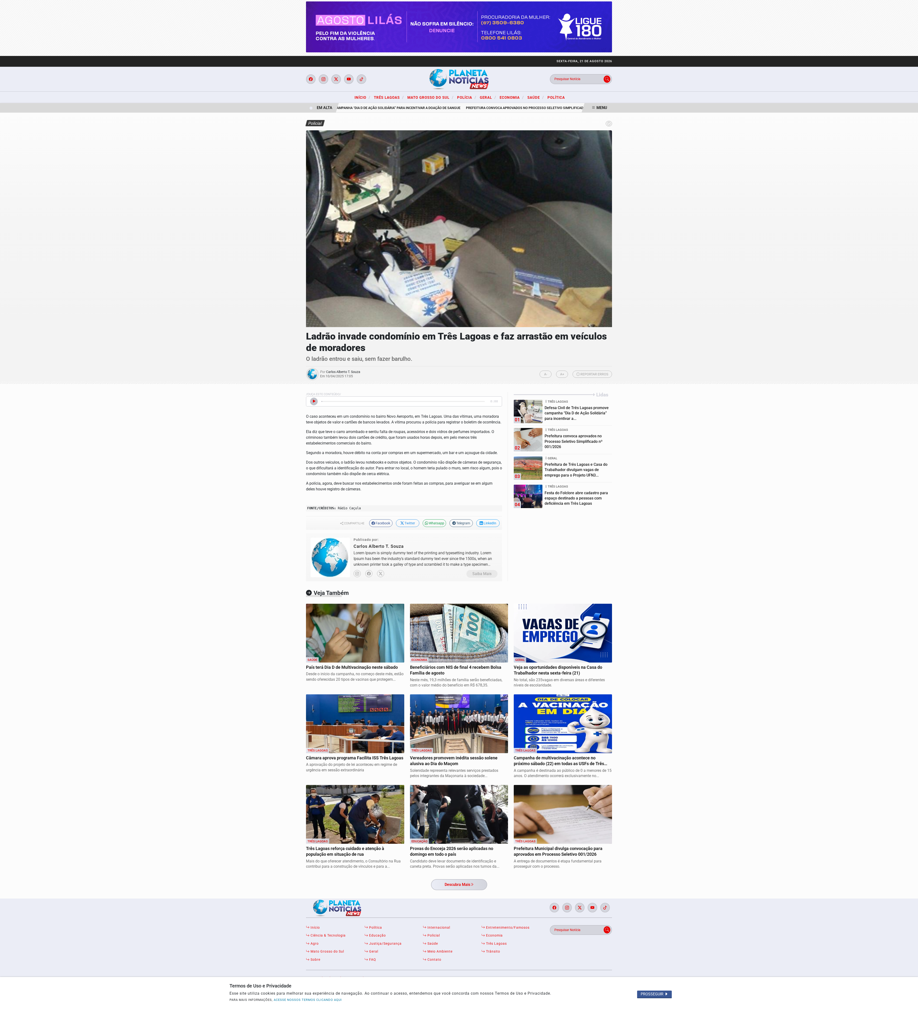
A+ (562, 374)
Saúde (535, 97)
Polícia (466, 97)
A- (545, 374)
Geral (488, 97)
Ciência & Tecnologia (328, 935)
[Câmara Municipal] (459, 26)
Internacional (438, 928)
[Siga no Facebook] (311, 79)
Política (556, 97)
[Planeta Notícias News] (459, 79)
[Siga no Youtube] (349, 79)
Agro (314, 944)
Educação (377, 935)
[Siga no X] (336, 79)
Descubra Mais (457, 884)
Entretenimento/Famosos (507, 928)
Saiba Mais (482, 573)
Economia (512, 97)
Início (362, 97)
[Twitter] (380, 573)
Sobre (315, 960)
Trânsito (492, 951)
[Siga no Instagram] (323, 79)
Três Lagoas (389, 97)
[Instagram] (357, 573)
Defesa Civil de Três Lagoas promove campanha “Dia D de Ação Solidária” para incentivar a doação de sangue (343, 108)
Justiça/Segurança (385, 944)
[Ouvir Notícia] (314, 401)
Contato (433, 960)
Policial (433, 935)
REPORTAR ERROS (594, 374)
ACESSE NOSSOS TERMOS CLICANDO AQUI (308, 1000)
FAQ (372, 960)
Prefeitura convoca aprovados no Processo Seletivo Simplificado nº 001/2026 (515, 108)
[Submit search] (607, 79)
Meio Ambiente (439, 951)
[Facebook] (368, 573)
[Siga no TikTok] (361, 79)
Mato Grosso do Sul (430, 97)
